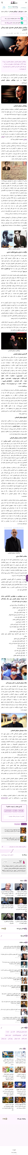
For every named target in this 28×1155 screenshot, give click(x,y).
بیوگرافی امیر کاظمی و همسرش (8, 922)
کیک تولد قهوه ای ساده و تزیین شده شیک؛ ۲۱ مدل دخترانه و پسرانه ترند (12, 830)
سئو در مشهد (8, 1035)
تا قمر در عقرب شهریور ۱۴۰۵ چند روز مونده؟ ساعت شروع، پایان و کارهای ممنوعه (21, 1092)
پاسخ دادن (5, 862)
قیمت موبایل (17, 1038)
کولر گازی (25, 1035)
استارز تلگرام (24, 1038)
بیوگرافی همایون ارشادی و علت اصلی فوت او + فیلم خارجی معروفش (10, 986)
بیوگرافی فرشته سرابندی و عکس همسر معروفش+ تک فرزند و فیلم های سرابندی (11, 947)
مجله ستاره (8, 33)
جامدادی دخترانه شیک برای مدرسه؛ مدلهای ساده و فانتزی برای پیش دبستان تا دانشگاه (8, 1076)
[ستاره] (14, 2)
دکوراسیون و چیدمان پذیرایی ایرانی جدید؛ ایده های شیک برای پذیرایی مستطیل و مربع (8, 1092)
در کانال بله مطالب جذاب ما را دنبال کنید (17, 847)
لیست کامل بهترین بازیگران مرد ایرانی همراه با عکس (10, 955)
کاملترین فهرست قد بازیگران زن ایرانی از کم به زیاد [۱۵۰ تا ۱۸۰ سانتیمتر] (10, 970)
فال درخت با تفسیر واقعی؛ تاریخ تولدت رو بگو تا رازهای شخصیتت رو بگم (11, 838)
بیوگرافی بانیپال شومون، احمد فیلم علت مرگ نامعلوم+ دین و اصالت (10, 1002)
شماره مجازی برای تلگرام (22, 1032)
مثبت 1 (7, 1032)
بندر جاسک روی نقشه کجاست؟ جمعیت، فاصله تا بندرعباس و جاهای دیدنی (8, 1061)
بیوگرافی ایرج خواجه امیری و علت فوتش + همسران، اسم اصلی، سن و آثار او (7, 893)
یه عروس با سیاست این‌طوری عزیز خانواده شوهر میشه (21, 1076)
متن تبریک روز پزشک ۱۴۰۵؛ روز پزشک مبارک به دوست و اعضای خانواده (20, 1060)
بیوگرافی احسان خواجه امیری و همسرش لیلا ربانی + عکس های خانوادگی (21, 893)
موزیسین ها (17, 824)
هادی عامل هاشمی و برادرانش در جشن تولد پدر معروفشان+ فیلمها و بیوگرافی (11, 994)
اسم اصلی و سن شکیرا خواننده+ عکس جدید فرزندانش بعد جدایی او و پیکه (21, 908)
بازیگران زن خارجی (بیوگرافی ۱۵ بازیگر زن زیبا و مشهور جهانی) (10, 978)
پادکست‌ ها (14, 1152)
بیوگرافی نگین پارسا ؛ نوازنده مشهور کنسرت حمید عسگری (7, 906)
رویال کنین (10, 1038)
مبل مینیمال (3, 1038)
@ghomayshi (4, 798)
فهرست (14, 1150)
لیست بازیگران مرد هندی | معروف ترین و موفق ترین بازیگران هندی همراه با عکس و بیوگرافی (11, 1019)
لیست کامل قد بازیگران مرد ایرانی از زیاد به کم (10, 1009)
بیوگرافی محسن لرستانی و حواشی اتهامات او (21, 922)
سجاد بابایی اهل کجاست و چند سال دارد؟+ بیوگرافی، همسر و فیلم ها (11, 962)
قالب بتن (13, 1032)
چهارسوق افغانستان (17, 1035)
